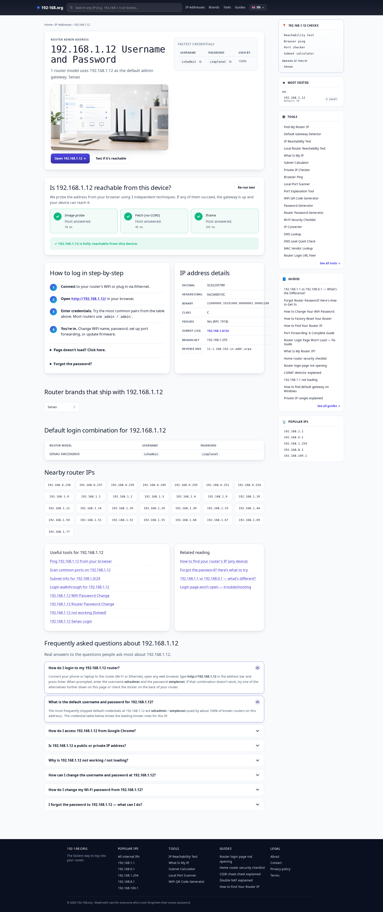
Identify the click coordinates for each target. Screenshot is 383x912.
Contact (276, 863)
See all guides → (328, 406)
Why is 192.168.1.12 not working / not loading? (88, 760)
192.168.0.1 (293, 437)
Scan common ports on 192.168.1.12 (80, 569)
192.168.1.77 (59, 531)
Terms (274, 875)
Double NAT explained (236, 880)
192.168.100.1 (295, 455)
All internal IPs (129, 856)
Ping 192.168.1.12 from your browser (81, 561)
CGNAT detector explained (302, 373)
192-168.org (52, 7)
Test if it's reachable (111, 158)
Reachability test (299, 35)
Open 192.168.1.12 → (70, 158)
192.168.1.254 (295, 443)
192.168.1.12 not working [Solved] (78, 612)
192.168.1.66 (186, 520)
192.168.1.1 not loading (300, 380)
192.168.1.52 (122, 520)
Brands (214, 7)
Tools (227, 7)
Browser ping (294, 41)
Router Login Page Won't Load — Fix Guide (309, 342)
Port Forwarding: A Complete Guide (309, 333)
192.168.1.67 (217, 520)
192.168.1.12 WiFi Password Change (79, 595)
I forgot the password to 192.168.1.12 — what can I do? (95, 804)
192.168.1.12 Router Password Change (82, 604)
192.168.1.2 (122, 496)
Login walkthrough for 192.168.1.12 (79, 587)
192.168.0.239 (122, 485)
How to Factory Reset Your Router (308, 319)
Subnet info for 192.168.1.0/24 (75, 578)
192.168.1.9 (217, 496)
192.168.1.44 (249, 508)
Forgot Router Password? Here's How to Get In (310, 302)
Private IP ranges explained (303, 398)
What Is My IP (179, 863)
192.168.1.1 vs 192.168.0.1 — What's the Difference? (310, 291)
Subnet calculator (299, 53)
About (274, 856)
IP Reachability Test (183, 856)
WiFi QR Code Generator (187, 881)
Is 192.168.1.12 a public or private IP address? (87, 745)
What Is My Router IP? (299, 351)
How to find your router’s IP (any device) (214, 561)
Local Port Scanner (182, 875)
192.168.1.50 (59, 520)
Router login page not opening (305, 366)
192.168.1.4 (186, 496)
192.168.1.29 (154, 508)
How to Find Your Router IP (303, 326)
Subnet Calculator (182, 869)
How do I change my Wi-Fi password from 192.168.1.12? (96, 789)
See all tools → (330, 263)
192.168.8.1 (293, 449)
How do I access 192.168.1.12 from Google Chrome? (92, 730)
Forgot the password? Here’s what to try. (214, 569)
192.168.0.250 (185, 485)
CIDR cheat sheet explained (240, 874)
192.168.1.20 (122, 508)
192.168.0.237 (90, 485)
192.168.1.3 (154, 496)
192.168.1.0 (59, 496)
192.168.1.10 (249, 496)
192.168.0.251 (217, 485)
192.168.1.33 (217, 508)
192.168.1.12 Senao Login (71, 621)
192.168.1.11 (59, 508)
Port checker (294, 47)
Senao (61, 407)
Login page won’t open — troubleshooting (215, 587)
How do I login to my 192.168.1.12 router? (84, 667)
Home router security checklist (305, 359)
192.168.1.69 (249, 520)
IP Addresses (195, 7)
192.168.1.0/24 (218, 331)
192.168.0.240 (154, 485)
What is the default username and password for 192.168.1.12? (101, 702)
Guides (240, 7)
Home (48, 25)
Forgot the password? (73, 363)
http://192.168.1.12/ (88, 298)
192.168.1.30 (186, 508)
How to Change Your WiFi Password (309, 312)
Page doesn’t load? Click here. (80, 349)
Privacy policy (280, 869)
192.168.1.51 (91, 520)
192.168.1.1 (91, 496)
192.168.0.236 (59, 485)
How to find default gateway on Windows (306, 389)
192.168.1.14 (91, 508)
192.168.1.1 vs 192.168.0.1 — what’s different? (218, 578)
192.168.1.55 (154, 520)
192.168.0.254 (249, 485)
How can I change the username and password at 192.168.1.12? (102, 775)
